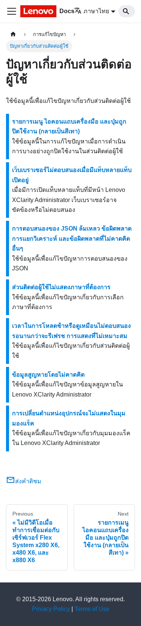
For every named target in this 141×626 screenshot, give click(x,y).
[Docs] (37, 11)
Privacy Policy (51, 609)
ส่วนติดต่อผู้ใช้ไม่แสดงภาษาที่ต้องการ (61, 287)
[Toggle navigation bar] (11, 11)
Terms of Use (91, 609)
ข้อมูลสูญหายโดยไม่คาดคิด (48, 374)
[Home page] (13, 34)
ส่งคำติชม (28, 481)
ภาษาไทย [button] (96, 11)
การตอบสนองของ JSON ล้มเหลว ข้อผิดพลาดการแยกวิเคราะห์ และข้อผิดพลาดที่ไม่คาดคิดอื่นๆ (72, 238)
